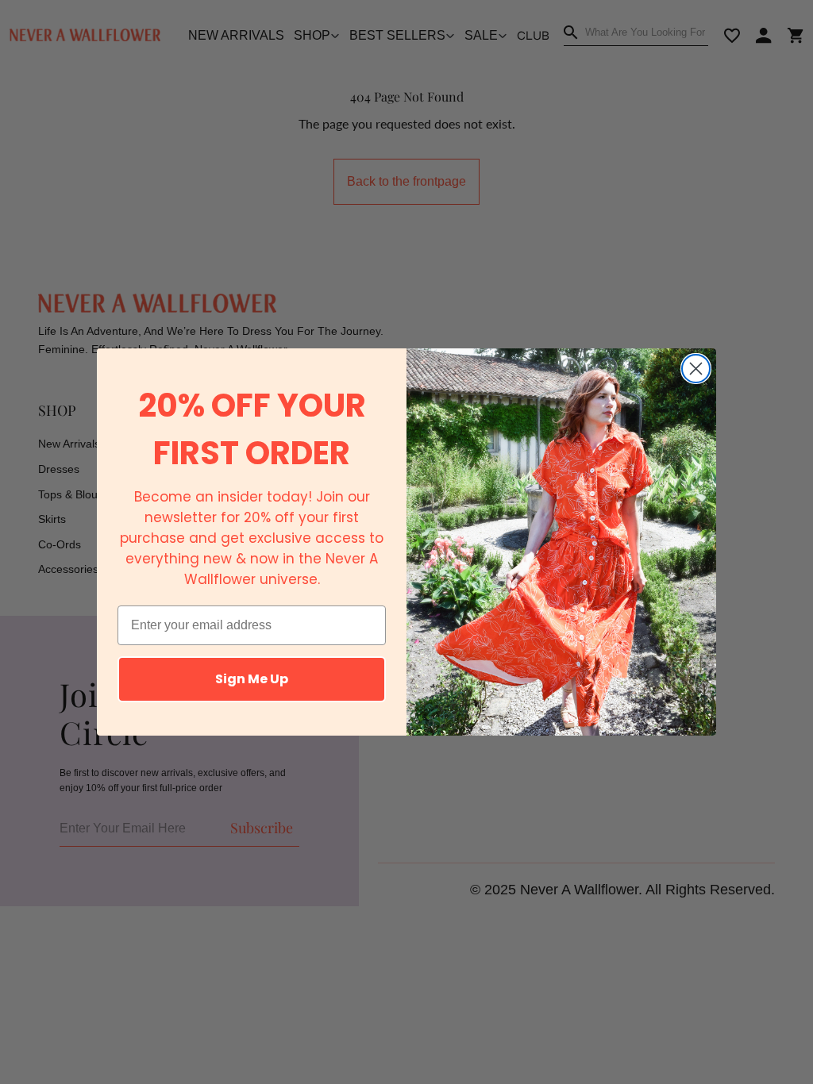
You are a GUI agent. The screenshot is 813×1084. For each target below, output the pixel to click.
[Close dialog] (696, 368)
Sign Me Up (251, 679)
